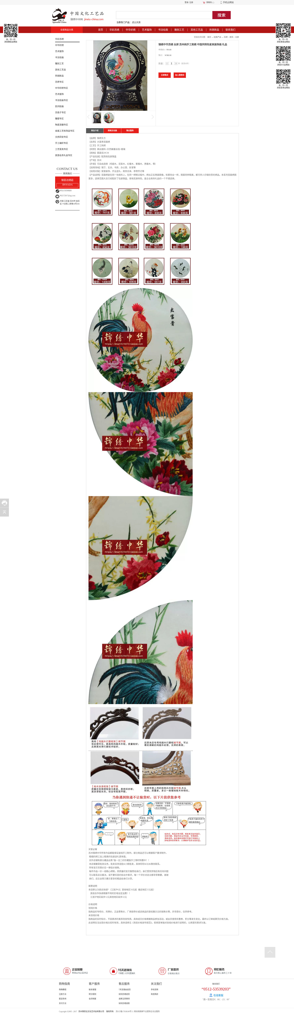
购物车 (209, 2)
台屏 (237, 37)
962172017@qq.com (67, 196)
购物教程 (62, 990)
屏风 (231, 37)
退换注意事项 (124, 999)
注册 (191, 2)
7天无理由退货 (125, 990)
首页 (100, 29)
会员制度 (92, 999)
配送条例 (62, 999)
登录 (186, 2)
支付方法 (62, 1003)
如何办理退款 (124, 1003)
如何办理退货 (124, 994)
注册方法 (62, 994)
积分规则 (92, 994)
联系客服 (92, 990)
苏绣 (226, 37)
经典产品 (217, 37)
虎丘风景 (136, 22)
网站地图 (137, 1011)
